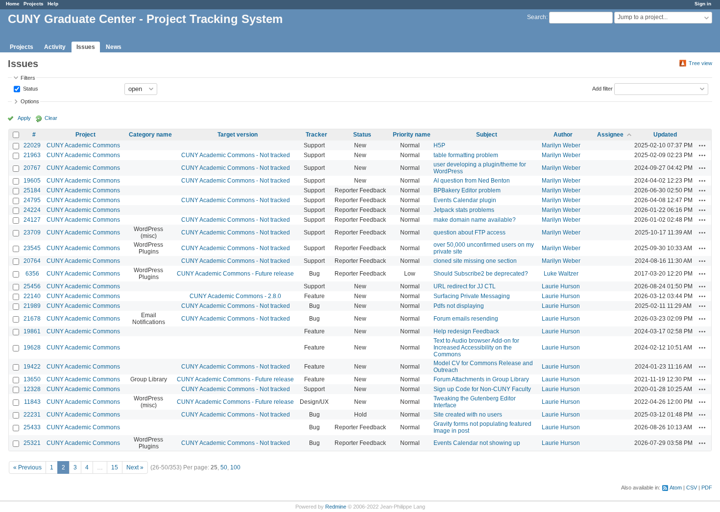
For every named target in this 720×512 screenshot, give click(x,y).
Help (53, 3)
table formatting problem (465, 155)
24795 (32, 200)
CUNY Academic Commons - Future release (235, 273)
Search (536, 17)
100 (235, 467)
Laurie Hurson (561, 286)
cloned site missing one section (475, 260)
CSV (691, 487)
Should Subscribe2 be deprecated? (480, 273)
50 (223, 467)
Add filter (602, 88)
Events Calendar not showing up (476, 443)
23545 (32, 248)
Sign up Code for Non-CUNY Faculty (482, 389)
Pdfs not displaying (458, 306)
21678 (32, 318)
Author (563, 134)
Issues (85, 47)
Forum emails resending (465, 318)
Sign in (703, 3)
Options (30, 101)
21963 (32, 155)
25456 (32, 286)
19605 (32, 180)
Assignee (610, 134)
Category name (150, 134)
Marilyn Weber (561, 145)
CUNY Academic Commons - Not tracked (235, 155)
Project (85, 134)
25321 (32, 443)
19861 (32, 331)
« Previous (27, 467)
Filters (28, 78)
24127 (32, 219)
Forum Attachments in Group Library (481, 379)
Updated (665, 134)
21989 (32, 306)
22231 (32, 414)
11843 (32, 401)
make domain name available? (474, 219)
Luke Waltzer (561, 273)
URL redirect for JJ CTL (464, 286)
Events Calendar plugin (464, 200)
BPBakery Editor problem (467, 190)
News (113, 47)
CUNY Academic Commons (83, 145)
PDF (706, 487)
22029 (32, 145)
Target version (237, 134)
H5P (439, 145)
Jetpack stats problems (463, 210)
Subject (486, 134)
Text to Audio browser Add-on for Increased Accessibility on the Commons (476, 347)
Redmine (335, 507)
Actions (702, 145)
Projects (34, 3)
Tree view (700, 63)
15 (114, 467)
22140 (32, 296)
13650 (32, 379)
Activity (55, 47)
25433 (32, 427)
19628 (32, 347)
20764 (32, 260)
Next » (135, 467)
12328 (32, 389)
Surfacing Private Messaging (471, 296)
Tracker (316, 134)
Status (30, 88)
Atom (676, 487)
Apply (24, 118)
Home (13, 3)
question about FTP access (469, 232)
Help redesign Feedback (466, 331)
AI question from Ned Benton (471, 180)
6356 (32, 273)
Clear (51, 118)
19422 (32, 366)
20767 (32, 167)
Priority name (412, 134)
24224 (32, 210)
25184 (32, 190)
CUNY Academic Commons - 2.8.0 (235, 296)
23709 (32, 232)
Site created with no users (467, 414)
